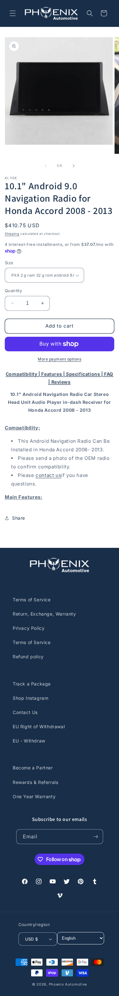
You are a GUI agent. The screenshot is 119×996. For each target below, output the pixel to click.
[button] (13, 13)
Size (9, 262)
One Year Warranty (34, 796)
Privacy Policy (28, 628)
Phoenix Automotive (68, 984)
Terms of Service (32, 599)
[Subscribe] (96, 836)
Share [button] (18, 518)
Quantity (13, 290)
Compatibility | (24, 374)
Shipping (12, 233)
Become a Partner (33, 767)
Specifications (83, 374)
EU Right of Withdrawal (39, 726)
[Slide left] (46, 166)
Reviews (61, 382)
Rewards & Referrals (35, 782)
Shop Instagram (30, 698)
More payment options (59, 359)
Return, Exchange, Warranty (44, 614)
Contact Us (25, 712)
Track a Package (32, 683)
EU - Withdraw (29, 740)
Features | (53, 374)
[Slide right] (74, 166)
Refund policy (28, 656)
